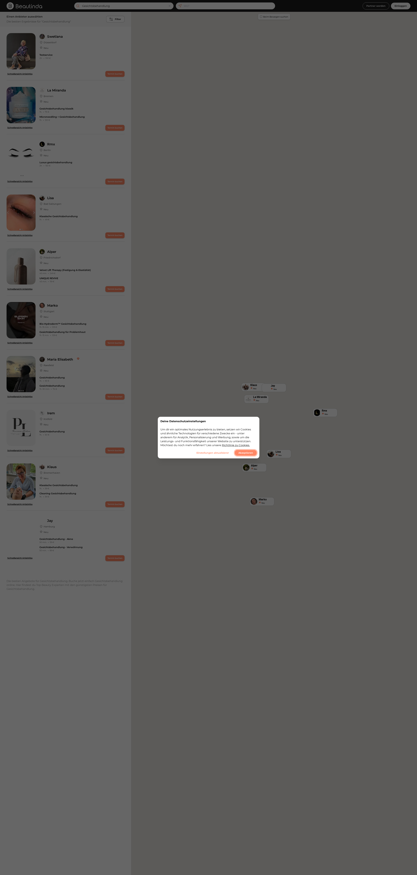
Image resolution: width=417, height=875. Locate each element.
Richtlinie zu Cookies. (236, 445)
